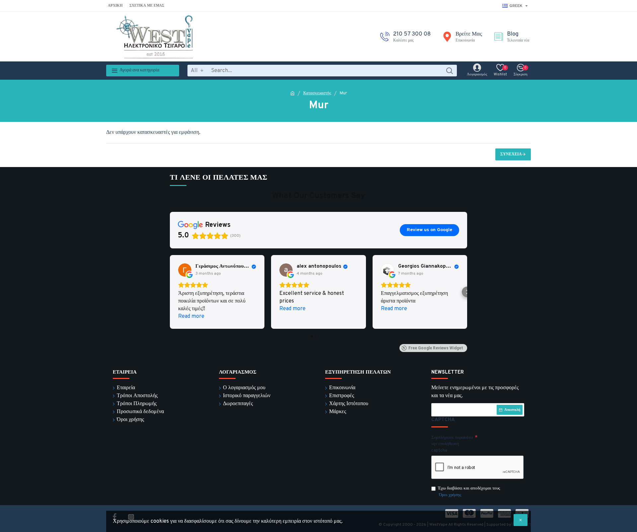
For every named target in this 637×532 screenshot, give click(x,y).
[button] (170, 292)
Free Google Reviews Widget (435, 348)
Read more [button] (191, 316)
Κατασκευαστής (317, 93)
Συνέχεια (511, 154)
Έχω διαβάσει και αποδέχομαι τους (469, 492)
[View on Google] (184, 270)
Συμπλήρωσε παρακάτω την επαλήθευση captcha (452, 444)
